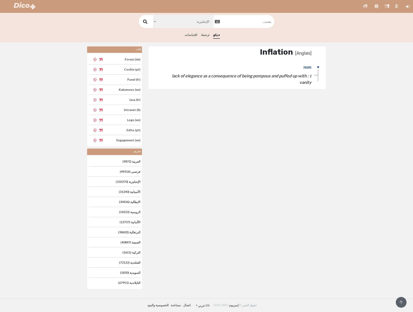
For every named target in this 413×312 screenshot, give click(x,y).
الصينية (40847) (130, 242)
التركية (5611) (131, 252)
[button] (365, 6)
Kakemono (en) (129, 89)
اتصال (187, 305)
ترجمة (205, 35)
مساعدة (176, 305)
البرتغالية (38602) (129, 232)
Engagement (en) (128, 140)
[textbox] (244, 21)
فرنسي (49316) (130, 171)
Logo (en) (133, 120)
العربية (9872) (131, 161)
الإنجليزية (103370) (128, 181)
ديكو (216, 35)
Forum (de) (132, 59)
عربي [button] (201, 305)
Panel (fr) (133, 79)
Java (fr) (134, 99)
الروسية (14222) (129, 212)
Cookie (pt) (132, 69)
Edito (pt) (133, 130)
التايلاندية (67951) (129, 282)
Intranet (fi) (132, 110)
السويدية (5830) (130, 272)
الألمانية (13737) (130, 222)
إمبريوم (234, 305)
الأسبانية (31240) (129, 192)
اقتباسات (191, 35)
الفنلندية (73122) (129, 262)
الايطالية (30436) (129, 202)
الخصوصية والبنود (158, 305)
